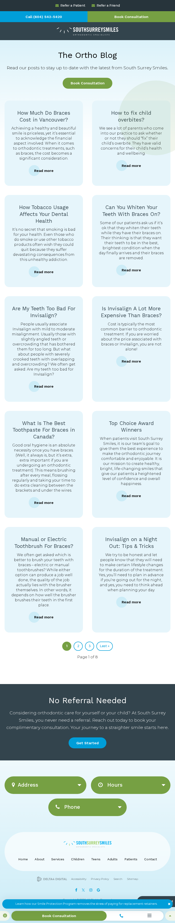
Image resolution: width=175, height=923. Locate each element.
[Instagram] (91, 890)
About (39, 859)
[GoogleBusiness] (98, 890)
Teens (95, 859)
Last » (104, 646)
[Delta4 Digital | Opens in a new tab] (52, 879)
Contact (150, 859)
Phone (71, 807)
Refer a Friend (108, 5)
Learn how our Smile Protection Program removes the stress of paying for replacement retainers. (86, 903)
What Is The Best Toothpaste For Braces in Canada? (44, 430)
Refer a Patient (72, 5)
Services (57, 859)
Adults (112, 859)
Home (23, 859)
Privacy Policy (100, 879)
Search (117, 879)
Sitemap (132, 879)
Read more (44, 171)
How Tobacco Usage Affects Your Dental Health (44, 214)
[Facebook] (76, 890)
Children (77, 859)
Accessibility (78, 879)
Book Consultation (131, 17)
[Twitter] (83, 890)
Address (28, 785)
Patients (130, 859)
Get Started (87, 743)
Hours (114, 785)
